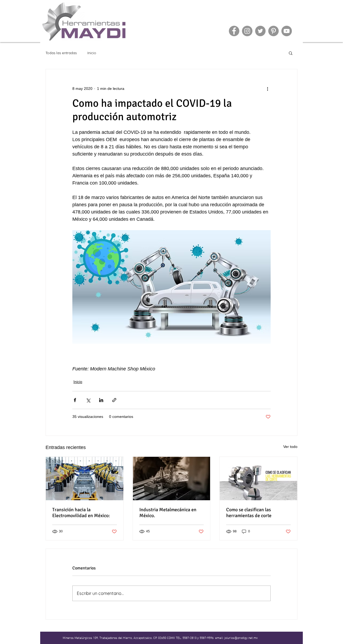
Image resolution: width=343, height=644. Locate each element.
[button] (290, 53)
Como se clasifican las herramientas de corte (248, 512)
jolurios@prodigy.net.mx (241, 638)
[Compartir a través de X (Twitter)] (88, 400)
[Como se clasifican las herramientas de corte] (258, 478)
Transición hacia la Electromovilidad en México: (81, 512)
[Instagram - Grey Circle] (247, 31)
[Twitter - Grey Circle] (260, 31)
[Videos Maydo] (286, 31)
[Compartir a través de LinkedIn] (101, 400)
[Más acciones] (267, 88)
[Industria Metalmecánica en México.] (171, 478)
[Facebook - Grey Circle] (234, 31)
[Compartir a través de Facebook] (74, 400)
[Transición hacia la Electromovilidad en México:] (84, 478)
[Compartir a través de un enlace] (114, 400)
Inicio (91, 53)
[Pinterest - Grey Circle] (273, 31)
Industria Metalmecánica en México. (167, 512)
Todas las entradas (61, 53)
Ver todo (290, 446)
